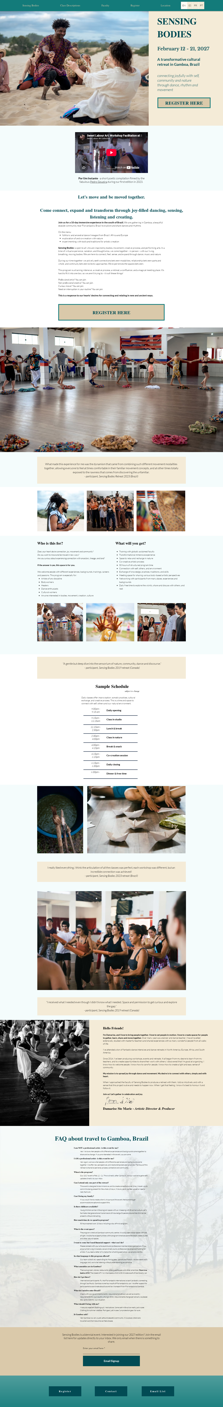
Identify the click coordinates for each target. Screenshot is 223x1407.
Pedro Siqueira (98, 181)
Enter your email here (93, 1348)
